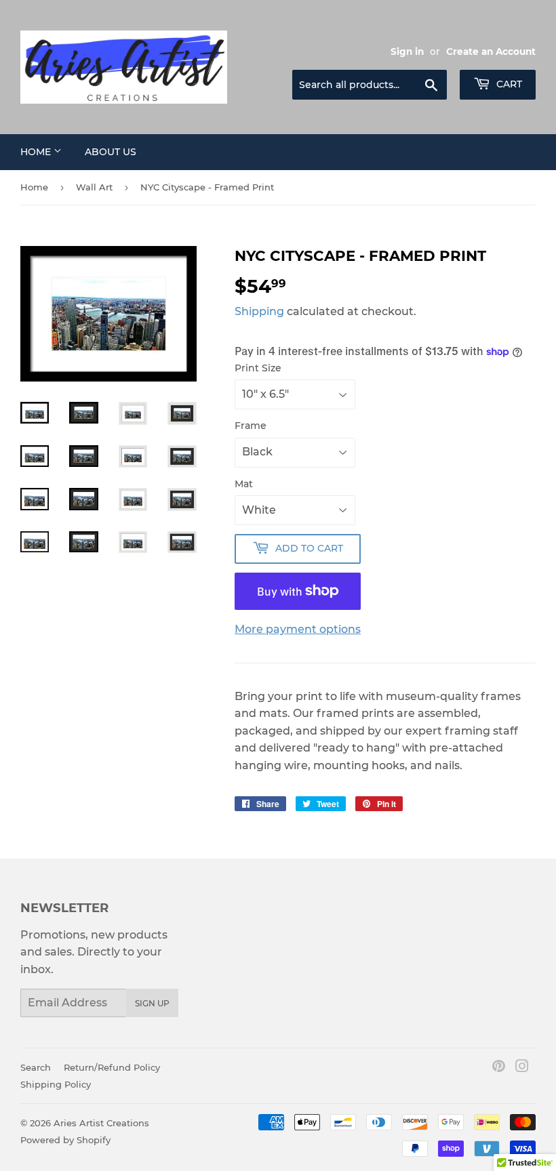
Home (37, 152)
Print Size (258, 368)
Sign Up (152, 1003)
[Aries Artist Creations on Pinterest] (499, 1067)
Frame (250, 425)
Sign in (407, 51)
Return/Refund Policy (112, 1067)
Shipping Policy (55, 1084)
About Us (110, 152)
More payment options (298, 629)
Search (35, 1067)
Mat (244, 484)
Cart (508, 84)
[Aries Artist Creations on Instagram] (522, 1067)
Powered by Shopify (65, 1139)
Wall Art (94, 187)
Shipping (259, 311)
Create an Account (491, 51)
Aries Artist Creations (101, 1122)
